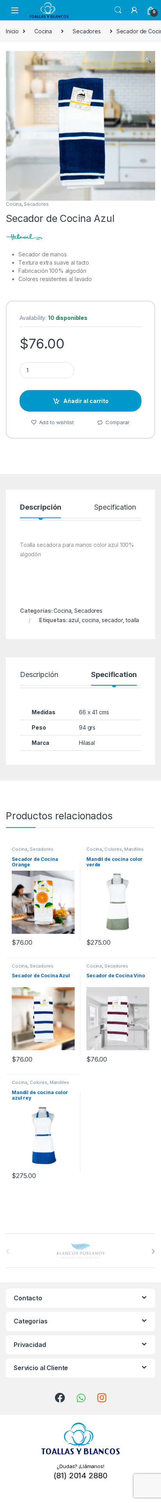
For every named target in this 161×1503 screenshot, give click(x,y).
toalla (132, 620)
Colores (113, 849)
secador (112, 620)
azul (73, 620)
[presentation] (153, 1251)
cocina (90, 620)
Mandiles (134, 849)
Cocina (43, 31)
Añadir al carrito (86, 401)
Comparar (118, 422)
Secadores (87, 31)
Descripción (40, 507)
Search (118, 10)
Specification (115, 507)
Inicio (12, 31)
